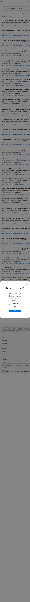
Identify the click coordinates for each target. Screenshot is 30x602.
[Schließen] (27, 284)
